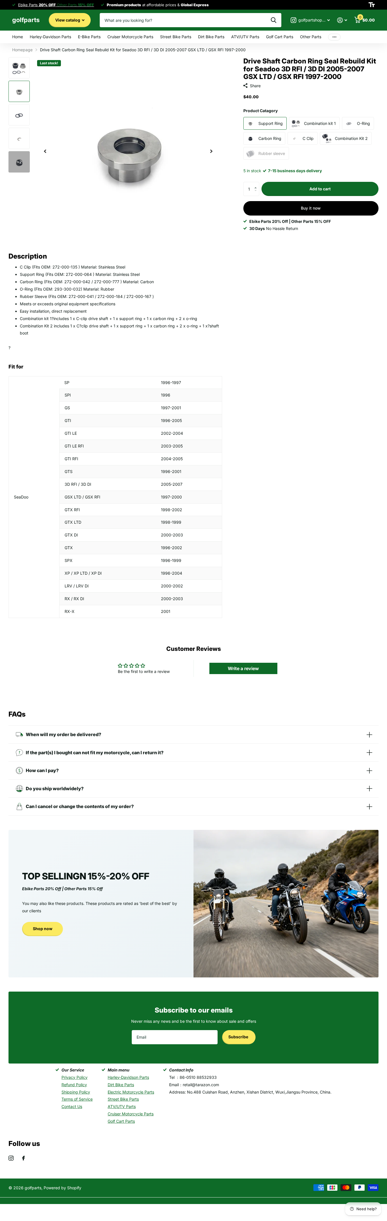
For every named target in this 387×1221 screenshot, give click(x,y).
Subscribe (238, 1036)
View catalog (68, 20)
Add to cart (320, 188)
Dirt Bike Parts (211, 36)
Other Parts (310, 36)
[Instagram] (11, 1158)
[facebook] (23, 1158)
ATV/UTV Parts (245, 36)
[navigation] (45, 151)
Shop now (42, 928)
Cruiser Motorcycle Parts (130, 36)
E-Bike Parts (89, 36)
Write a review (243, 668)
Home (17, 36)
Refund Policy (74, 1084)
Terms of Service (77, 1099)
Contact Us (71, 1106)
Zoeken (273, 20)
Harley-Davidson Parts (50, 36)
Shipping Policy (75, 1092)
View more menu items (334, 37)
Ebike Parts (37, 5)
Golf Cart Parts (279, 36)
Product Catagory (260, 110)
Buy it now (311, 208)
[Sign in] (342, 20)
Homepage (22, 49)
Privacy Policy (74, 1077)
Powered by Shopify (62, 1187)
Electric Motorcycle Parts (131, 1092)
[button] (257, 184)
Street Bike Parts (175, 36)
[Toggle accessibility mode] (372, 4)
